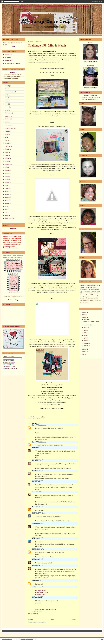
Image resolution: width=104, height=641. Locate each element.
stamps (7, 197)
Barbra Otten (36, 549)
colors (6, 122)
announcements (9, 92)
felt (5, 137)
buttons (7, 107)
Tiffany (34, 523)
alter (6, 89)
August (86, 327)
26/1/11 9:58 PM (37, 612)
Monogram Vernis (40, 590)
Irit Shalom (35, 460)
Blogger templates (7, 639)
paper (6, 170)
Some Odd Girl (9, 60)
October (86, 319)
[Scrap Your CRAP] (10, 368)
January (86, 345)
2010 (83, 317)
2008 (83, 352)
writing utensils (9, 218)
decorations (8, 125)
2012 (83, 312)
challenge (7, 113)
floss (6, 140)
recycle (7, 182)
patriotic (7, 173)
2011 (83, 315)
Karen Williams (37, 425)
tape (6, 209)
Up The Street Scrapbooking (12, 63)
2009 (83, 349)
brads (6, 104)
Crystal (34, 566)
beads (6, 95)
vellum (6, 215)
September (87, 325)
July (85, 330)
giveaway (7, 149)
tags (6, 206)
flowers (7, 143)
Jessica (34, 492)
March (85, 340)
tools (6, 212)
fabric (6, 134)
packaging (8, 164)
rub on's (7, 188)
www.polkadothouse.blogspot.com (13, 300)
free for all (7, 146)
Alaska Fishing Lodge (41, 609)
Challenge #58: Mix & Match (91, 321)
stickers (7, 200)
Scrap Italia (8, 57)
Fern (33, 447)
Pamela (34, 538)
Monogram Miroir (40, 594)
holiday (7, 158)
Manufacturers (40, 418)
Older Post (73, 619)
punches (7, 179)
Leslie (34, 559)
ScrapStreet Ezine (32, 55)
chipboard (7, 116)
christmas (7, 119)
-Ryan (34, 580)
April (85, 338)
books (6, 101)
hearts (6, 155)
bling (6, 98)
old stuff (7, 161)
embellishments (9, 128)
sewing (7, 194)
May (85, 335)
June (85, 332)
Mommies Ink (8, 54)
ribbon (6, 185)
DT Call (7, 86)
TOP (102, 639)
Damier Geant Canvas (41, 592)
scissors (7, 191)
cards (6, 110)
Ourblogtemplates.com (27, 639)
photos (7, 176)
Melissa (34, 481)
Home (52, 619)
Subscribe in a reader (9, 366)
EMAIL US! (13, 72)
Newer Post (30, 619)
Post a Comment (33, 613)
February (86, 343)
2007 (83, 354)
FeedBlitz (12, 362)
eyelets (7, 131)
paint (6, 167)
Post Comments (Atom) (40, 622)
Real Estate (52, 609)
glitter (6, 152)
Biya (33, 507)
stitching (7, 203)
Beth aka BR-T (36, 513)
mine (36, 457)
